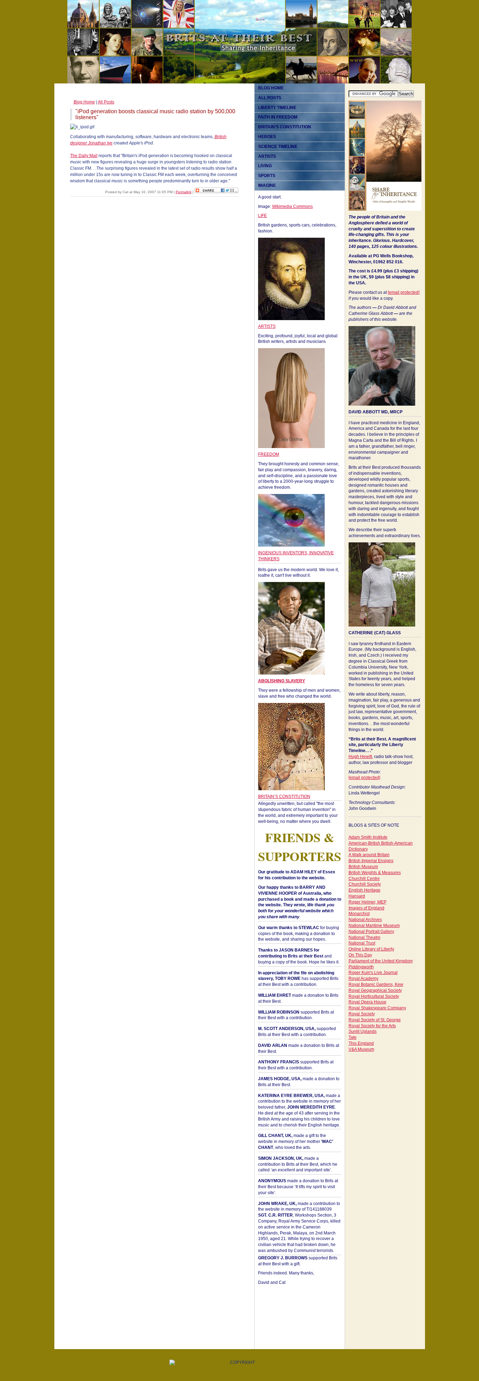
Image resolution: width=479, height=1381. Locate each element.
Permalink (183, 192)
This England (361, 1043)
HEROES (267, 136)
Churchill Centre (364, 878)
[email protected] (403, 292)
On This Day (360, 955)
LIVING (265, 165)
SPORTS (266, 175)
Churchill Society (365, 884)
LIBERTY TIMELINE (277, 107)
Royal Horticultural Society (374, 996)
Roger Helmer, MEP (367, 902)
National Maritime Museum (374, 925)
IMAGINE (267, 185)
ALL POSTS (269, 97)
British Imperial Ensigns (371, 860)
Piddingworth (361, 966)
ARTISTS (267, 156)
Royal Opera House (367, 1002)
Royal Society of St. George (375, 1019)
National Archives (365, 919)
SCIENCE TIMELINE (277, 146)
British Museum (363, 866)
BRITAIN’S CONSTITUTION (284, 126)
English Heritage (364, 890)
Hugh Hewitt (360, 756)
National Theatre (364, 937)
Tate (353, 1037)
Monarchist (359, 913)
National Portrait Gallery (371, 931)
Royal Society (362, 1013)
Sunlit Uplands (363, 1031)
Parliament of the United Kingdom (381, 961)
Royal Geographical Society (375, 990)
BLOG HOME (271, 88)
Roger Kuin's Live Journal (373, 972)
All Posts (106, 102)
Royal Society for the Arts (372, 1025)
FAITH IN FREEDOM (277, 117)
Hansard (357, 896)
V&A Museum (361, 1049)
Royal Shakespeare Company (377, 1008)
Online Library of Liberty (371, 949)
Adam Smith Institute (368, 837)
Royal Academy (363, 978)
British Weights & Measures (375, 872)
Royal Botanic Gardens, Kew (376, 984)
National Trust (362, 943)
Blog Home (84, 102)
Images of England (366, 908)
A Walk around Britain (369, 854)
